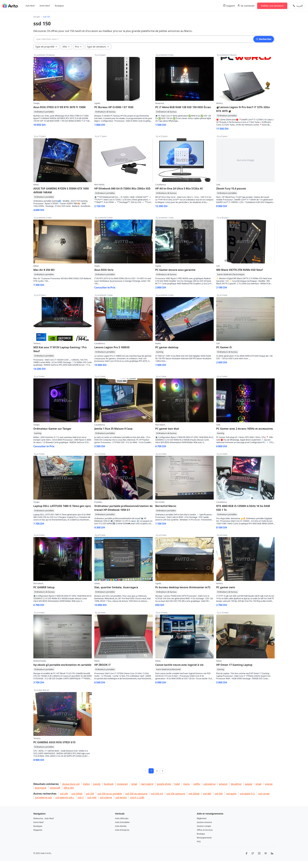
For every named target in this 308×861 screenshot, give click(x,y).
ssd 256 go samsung (136, 793)
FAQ (199, 841)
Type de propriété (44, 46)
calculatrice (209, 783)
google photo (164, 783)
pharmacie (40, 787)
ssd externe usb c (64, 797)
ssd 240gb (76, 793)
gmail (134, 783)
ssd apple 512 (247, 793)
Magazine (37, 830)
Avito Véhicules (121, 818)
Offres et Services (205, 830)
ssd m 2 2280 (137, 797)
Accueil (36, 17)
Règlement (201, 818)
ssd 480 (207, 793)
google (96, 783)
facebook (108, 783)
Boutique (201, 833)
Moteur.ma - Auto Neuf (43, 818)
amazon (223, 783)
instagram (122, 783)
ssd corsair (264, 793)
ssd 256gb (194, 793)
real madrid (147, 783)
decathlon (236, 783)
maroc (186, 783)
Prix (77, 46)
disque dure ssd (71, 783)
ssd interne (106, 797)
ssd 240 (64, 793)
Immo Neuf (45, 5)
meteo (86, 783)
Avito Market (120, 826)
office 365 (69, 787)
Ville (64, 46)
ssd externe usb (43, 797)
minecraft (55, 787)
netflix (196, 783)
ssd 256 (90, 793)
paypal (248, 783)
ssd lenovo (121, 797)
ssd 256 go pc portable (109, 793)
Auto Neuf (30, 5)
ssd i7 (81, 797)
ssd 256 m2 (157, 793)
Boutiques (59, 5)
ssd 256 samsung (175, 793)
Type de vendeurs (96, 46)
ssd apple (231, 793)
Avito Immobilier (122, 822)
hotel (177, 783)
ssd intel (91, 797)
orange (269, 783)
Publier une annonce (272, 5)
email (258, 783)
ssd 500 (218, 793)
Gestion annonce (204, 822)
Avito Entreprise (122, 830)
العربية (299, 5)
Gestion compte (204, 826)
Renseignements (204, 837)
